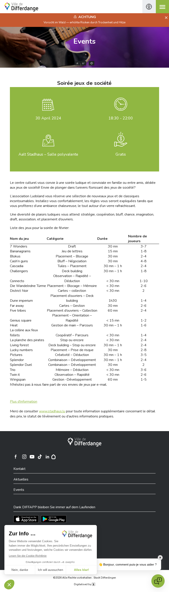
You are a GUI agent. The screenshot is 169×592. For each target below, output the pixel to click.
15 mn (113, 251)
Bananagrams (20, 251)
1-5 (144, 379)
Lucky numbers (21, 350)
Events (84, 41)
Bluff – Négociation (71, 261)
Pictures (16, 354)
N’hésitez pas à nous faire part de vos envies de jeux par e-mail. (58, 384)
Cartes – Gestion (72, 305)
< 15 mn (112, 320)
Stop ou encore (72, 340)
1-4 (144, 300)
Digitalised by (83, 584)
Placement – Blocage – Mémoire (72, 285)
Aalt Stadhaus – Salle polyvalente (48, 154)
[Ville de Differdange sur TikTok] (40, 457)
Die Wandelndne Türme (28, 285)
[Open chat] (158, 581)
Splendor (17, 359)
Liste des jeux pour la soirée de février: (39, 227)
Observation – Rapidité (72, 374)
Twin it (15, 374)
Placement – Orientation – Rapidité (72, 318)
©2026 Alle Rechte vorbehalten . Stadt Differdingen (84, 577)
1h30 (112, 300)
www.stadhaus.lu (52, 411)
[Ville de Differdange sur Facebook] (16, 457)
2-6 (144, 285)
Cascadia (16, 266)
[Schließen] (165, 17)
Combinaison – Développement (72, 359)
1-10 (144, 281)
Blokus (15, 256)
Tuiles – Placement (72, 266)
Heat (14, 325)
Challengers (19, 271)
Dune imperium (21, 300)
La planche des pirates (27, 340)
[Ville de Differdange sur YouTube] (32, 457)
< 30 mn (112, 281)
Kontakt (19, 468)
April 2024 (48, 118)
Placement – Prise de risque (72, 350)
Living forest (19, 345)
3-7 (144, 246)
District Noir (19, 290)
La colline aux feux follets (24, 332)
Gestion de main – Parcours (72, 325)
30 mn (113, 246)
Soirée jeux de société (84, 83)
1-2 (144, 320)
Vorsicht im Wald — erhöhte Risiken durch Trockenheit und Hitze (84, 22)
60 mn (113, 310)
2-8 (144, 350)
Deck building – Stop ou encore (72, 345)
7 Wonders (18, 246)
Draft (72, 246)
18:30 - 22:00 (120, 118)
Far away (17, 305)
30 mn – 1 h (113, 266)
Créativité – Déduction (72, 354)
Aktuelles (20, 479)
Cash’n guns (19, 261)
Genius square (20, 320)
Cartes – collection (72, 290)
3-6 (144, 369)
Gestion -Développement (72, 379)
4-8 (144, 261)
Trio (12, 369)
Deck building (72, 271)
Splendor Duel (21, 364)
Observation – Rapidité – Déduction (72, 278)
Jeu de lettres (72, 251)
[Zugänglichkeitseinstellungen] (149, 6)
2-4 (144, 256)
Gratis (121, 154)
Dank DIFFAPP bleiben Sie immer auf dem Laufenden (54, 507)
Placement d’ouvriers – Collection (72, 310)
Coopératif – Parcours (72, 335)
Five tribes (18, 310)
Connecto (17, 281)
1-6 (144, 325)
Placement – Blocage (72, 256)
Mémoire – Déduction (72, 369)
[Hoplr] (53, 457)
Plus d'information (23, 401)
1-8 (144, 251)
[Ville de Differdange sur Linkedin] (47, 457)
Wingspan (18, 379)
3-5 (144, 354)
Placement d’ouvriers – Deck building (72, 298)
